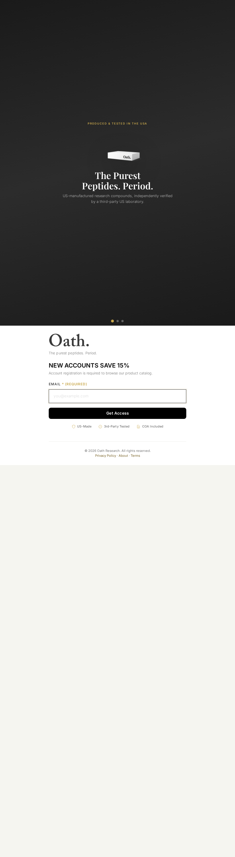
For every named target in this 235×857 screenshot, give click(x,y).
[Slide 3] (123, 321)
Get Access (117, 413)
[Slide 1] (112, 321)
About (123, 456)
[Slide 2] (117, 321)
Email (68, 384)
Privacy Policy (105, 456)
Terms (135, 456)
